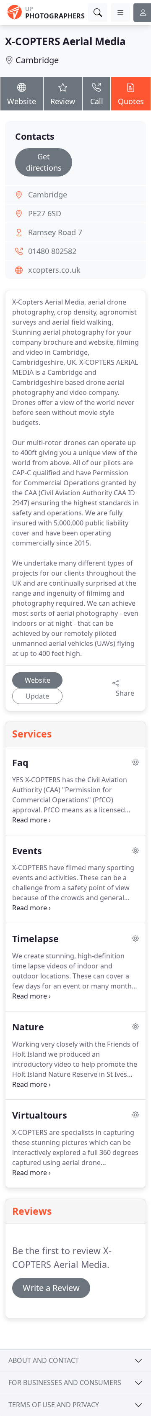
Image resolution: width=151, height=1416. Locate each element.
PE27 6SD (44, 213)
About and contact (43, 1360)
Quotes (131, 101)
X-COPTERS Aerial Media (65, 41)
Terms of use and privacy (53, 1404)
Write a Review (51, 1287)
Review (62, 101)
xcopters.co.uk (54, 270)
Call (96, 101)
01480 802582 (52, 251)
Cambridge (37, 60)
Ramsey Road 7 (55, 232)
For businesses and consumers (64, 1382)
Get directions (44, 162)
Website (21, 101)
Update (37, 696)
